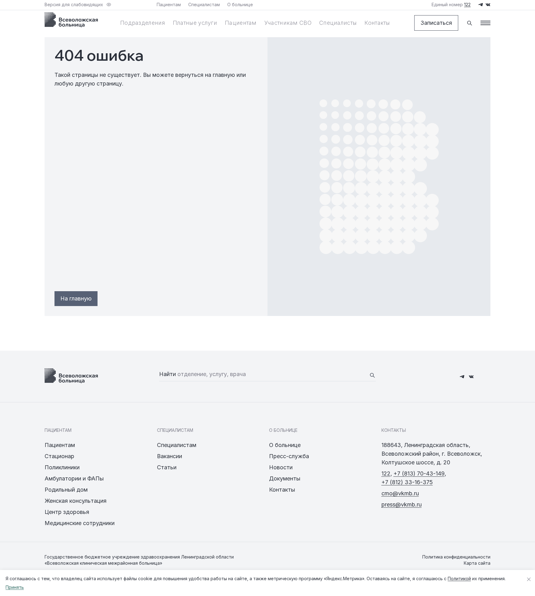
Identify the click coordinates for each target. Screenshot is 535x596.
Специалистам (176, 445)
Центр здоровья (67, 512)
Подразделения (142, 23)
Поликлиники (62, 467)
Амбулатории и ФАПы (74, 478)
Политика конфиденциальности (456, 556)
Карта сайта (477, 563)
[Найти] (372, 375)
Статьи (166, 467)
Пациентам (241, 23)
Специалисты (338, 23)
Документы (284, 478)
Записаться (436, 23)
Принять (15, 587)
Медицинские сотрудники (80, 523)
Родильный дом (66, 489)
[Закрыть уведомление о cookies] (529, 579)
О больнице (285, 445)
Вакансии (169, 456)
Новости (281, 467)
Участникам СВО (287, 23)
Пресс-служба (289, 456)
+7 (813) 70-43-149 (419, 473)
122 (385, 473)
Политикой (459, 578)
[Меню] (485, 23)
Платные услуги (195, 23)
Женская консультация (76, 500)
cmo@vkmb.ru (400, 493)
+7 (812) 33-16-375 (407, 482)
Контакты (377, 23)
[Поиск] (469, 23)
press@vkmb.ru (401, 504)
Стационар (59, 456)
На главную (76, 298)
